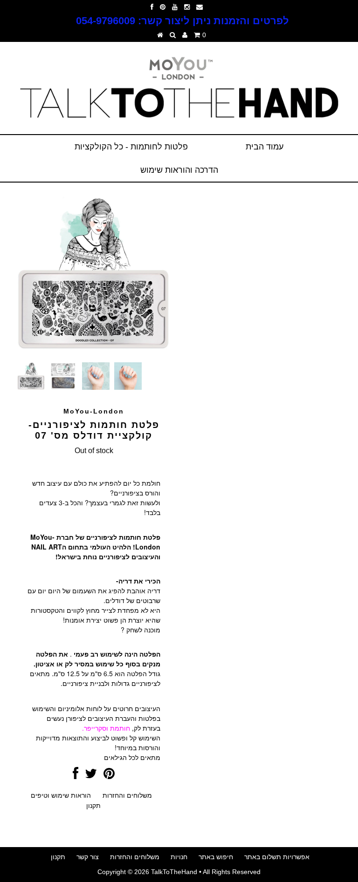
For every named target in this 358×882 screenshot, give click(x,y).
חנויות (179, 857)
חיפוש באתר (216, 857)
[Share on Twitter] (91, 776)
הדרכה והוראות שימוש (179, 170)
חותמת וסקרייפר (107, 728)
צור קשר (87, 857)
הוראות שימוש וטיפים (61, 795)
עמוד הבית (264, 146)
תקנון (93, 805)
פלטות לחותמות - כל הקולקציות (131, 146)
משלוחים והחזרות (127, 795)
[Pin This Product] (109, 776)
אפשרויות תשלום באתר (277, 857)
